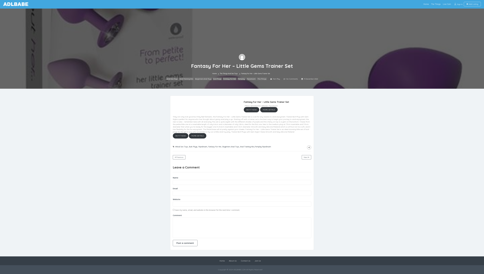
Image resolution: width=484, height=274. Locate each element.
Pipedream (251, 79)
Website (176, 199)
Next (306, 157)
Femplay (241, 79)
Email (175, 188)
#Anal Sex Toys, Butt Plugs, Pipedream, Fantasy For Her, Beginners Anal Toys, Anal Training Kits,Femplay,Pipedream (223, 146)
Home (426, 4)
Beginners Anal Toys (203, 79)
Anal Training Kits (186, 79)
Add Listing (473, 4)
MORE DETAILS (269, 110)
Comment (177, 215)
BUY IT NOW (251, 110)
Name (175, 177)
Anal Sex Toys (233, 73)
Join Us (258, 261)
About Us (233, 261)
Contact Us (245, 261)
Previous (179, 157)
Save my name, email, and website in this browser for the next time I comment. (207, 210)
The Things (436, 4)
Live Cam (447, 4)
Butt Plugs (217, 79)
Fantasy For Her (229, 79)
